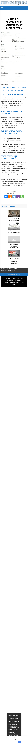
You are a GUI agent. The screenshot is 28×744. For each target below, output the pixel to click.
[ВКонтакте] (6, 196)
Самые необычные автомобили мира (14, 219)
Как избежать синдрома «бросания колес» (14, 246)
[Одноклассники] (10, 196)
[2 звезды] (9, 193)
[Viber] (18, 196)
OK (19, 741)
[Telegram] (14, 196)
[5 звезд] (13, 193)
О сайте (15, 268)
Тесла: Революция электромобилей (13, 94)
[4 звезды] (12, 193)
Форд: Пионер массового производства (14, 87)
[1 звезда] (7, 193)
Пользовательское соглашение (8, 270)
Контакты (3, 268)
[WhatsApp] (22, 196)
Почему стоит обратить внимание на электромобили (14, 232)
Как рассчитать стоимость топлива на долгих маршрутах (14, 261)
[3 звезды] (10, 193)
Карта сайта (9, 268)
